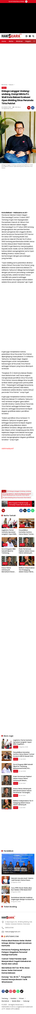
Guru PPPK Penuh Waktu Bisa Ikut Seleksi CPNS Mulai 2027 (21, 889)
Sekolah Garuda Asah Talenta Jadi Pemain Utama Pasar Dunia (22, 879)
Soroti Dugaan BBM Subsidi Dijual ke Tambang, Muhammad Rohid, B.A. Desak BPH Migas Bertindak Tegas (9, 551)
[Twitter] (25, 510)
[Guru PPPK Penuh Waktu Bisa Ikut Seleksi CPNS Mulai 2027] (6, 890)
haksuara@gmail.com (12, 932)
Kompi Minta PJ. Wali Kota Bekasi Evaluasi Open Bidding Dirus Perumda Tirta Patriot (17, 494)
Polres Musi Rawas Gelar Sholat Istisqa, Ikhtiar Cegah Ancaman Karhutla (17, 943)
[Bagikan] (32, 107)
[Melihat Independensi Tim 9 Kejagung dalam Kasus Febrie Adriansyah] (26, 561)
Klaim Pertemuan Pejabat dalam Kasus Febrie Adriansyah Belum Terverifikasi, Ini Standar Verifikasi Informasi (26, 551)
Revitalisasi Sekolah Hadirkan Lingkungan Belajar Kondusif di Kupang (22, 899)
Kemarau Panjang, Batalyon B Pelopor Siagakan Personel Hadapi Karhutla (16, 952)
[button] (26, 36)
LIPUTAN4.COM (12, 936)
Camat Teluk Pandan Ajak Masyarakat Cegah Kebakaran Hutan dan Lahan (16, 961)
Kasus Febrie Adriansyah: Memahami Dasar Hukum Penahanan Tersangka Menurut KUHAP (9, 570)
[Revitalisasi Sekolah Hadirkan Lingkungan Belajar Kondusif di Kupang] (6, 899)
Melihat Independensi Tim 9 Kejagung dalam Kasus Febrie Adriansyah (26, 570)
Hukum (4, 88)
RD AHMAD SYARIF (6, 107)
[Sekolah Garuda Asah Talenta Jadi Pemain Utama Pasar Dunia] (6, 880)
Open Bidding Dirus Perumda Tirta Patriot (17, 497)
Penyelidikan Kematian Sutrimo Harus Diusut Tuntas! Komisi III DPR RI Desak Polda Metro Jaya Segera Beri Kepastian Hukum (26, 532)
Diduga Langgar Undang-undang (20, 491)
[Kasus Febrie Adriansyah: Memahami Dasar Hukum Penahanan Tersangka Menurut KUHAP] (9, 561)
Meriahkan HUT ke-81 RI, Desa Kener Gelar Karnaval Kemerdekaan (16, 970)
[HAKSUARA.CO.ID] (12, 36)
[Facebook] (21, 510)
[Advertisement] (18, 64)
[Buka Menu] (30, 36)
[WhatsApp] (32, 510)
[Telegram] (28, 510)
